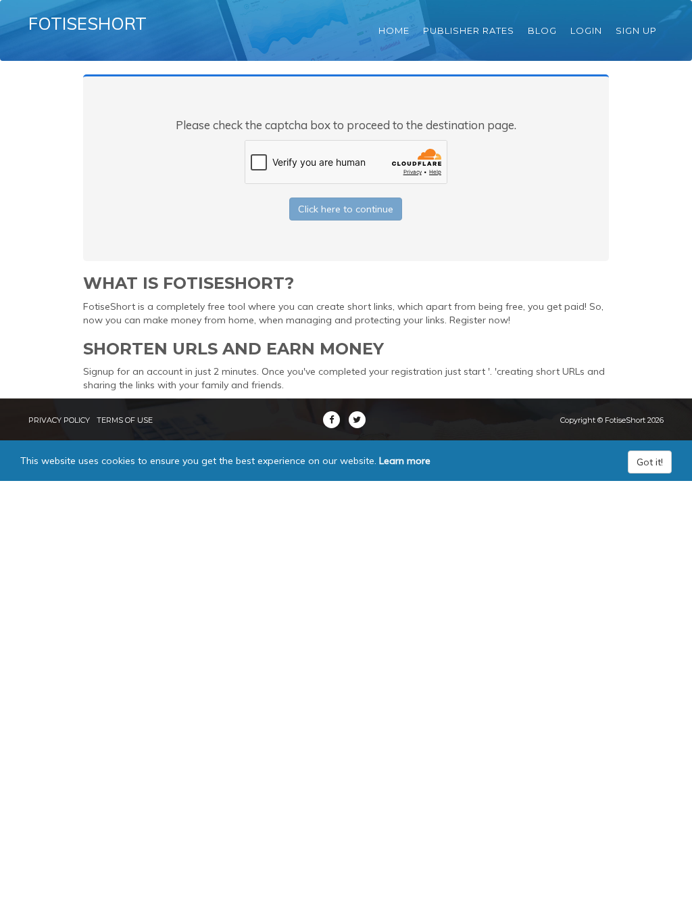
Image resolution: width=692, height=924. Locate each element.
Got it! (650, 462)
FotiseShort (87, 23)
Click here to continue (345, 209)
